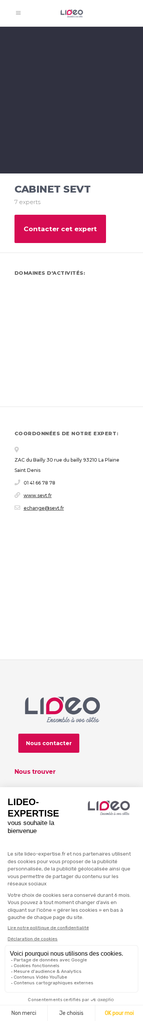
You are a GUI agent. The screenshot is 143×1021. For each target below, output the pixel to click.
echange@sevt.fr (44, 508)
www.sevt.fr (38, 495)
